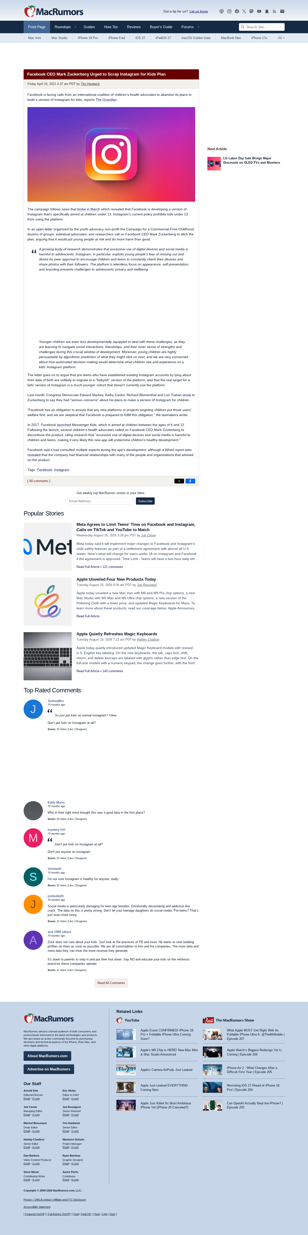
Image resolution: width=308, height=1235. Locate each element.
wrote (187, 395)
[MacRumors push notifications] (266, 11)
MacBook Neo (231, 38)
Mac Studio (59, 38)
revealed (34, 455)
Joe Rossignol (147, 585)
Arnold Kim (31, 1090)
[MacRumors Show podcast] (221, 11)
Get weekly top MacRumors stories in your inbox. (111, 493)
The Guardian (106, 100)
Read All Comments (111, 983)
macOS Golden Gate (196, 38)
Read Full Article (88, 567)
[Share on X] (179, 481)
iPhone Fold (116, 38)
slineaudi (54, 868)
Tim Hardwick (90, 84)
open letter (44, 229)
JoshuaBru (56, 701)
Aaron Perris (70, 1172)
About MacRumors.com (47, 1056)
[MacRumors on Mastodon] (251, 11)
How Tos (111, 27)
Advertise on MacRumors (48, 1069)
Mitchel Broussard (35, 1123)
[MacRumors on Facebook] (237, 11)
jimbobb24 (56, 896)
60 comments (38, 481)
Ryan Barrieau (71, 1155)
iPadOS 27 (163, 38)
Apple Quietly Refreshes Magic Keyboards (117, 634)
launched (64, 425)
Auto (97, 1214)
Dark (113, 1214)
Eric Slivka (69, 1090)
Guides (89, 27)
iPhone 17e (259, 38)
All (281, 38)
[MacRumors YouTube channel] (259, 11)
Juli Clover (148, 535)
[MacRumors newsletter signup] (282, 11)
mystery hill (56, 829)
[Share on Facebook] (190, 481)
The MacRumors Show (235, 1020)
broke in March (88, 209)
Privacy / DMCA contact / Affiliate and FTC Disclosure (55, 1199)
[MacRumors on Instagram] (229, 11)
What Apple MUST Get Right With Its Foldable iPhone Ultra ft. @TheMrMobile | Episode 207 (255, 1035)
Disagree (80, 729)
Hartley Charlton (148, 639)
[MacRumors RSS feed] (274, 11)
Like (70, 729)
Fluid (76, 1214)
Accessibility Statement (37, 1206)
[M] (33, 846)
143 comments (113, 671)
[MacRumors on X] (244, 11)
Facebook (44, 470)
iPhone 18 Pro (88, 38)
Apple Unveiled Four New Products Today (116, 579)
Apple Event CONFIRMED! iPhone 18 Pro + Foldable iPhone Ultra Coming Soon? (167, 1035)
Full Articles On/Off (59, 1214)
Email (27, 1098)
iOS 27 (140, 38)
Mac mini (34, 38)
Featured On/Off (34, 1214)
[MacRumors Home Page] (54, 11)
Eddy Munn (56, 802)
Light (105, 1214)
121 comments (113, 567)
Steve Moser (31, 1172)
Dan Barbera (31, 1155)
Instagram (61, 470)
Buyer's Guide (161, 27)
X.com (36, 1098)
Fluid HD (86, 1214)
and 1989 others (59, 932)
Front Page (36, 27)
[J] (33, 718)
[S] (33, 885)
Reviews (134, 27)
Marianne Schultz (73, 1139)
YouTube (132, 1020)
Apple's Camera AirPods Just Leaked (166, 1070)
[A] (33, 949)
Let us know (199, 11)
